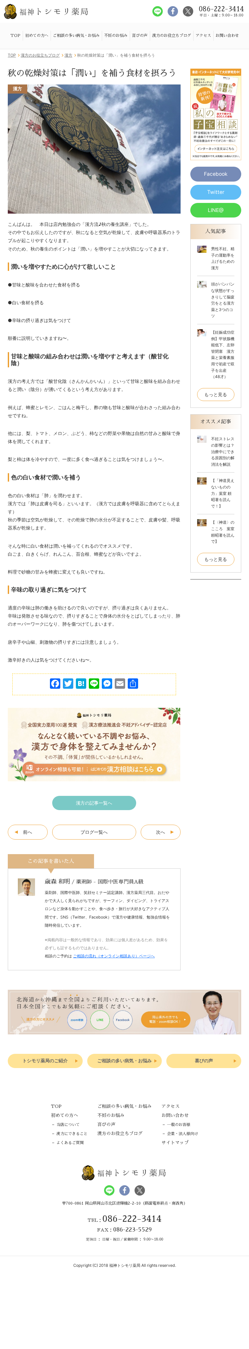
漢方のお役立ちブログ (171, 36)
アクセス (203, 36)
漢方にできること (72, 1134)
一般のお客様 (178, 1125)
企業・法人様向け (182, 1134)
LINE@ (216, 210)
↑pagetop (233, 1087)
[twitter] (188, 11)
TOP (15, 36)
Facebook (216, 174)
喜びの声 (140, 36)
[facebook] (173, 11)
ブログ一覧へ (94, 832)
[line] (157, 11)
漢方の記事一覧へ (94, 803)
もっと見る (215, 394)
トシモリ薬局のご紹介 (45, 1060)
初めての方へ (36, 36)
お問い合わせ (227, 36)
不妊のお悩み (115, 36)
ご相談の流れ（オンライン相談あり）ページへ (114, 955)
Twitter (215, 192)
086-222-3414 (131, 1218)
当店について (68, 1125)
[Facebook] (55, 684)
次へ (160, 832)
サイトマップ (175, 1143)
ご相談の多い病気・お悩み (76, 36)
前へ (27, 832)
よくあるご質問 (70, 1143)
